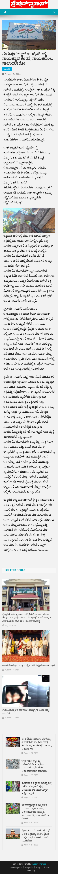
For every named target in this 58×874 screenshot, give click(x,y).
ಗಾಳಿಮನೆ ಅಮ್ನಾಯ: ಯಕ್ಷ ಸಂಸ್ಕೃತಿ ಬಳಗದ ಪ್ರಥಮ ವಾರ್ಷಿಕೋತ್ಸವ (28, 665)
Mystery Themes (39, 864)
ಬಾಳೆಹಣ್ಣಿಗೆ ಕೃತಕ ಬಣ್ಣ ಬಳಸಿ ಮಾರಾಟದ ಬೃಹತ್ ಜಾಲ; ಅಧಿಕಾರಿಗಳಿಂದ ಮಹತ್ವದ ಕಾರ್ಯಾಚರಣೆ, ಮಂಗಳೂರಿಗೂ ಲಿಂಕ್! (35, 812)
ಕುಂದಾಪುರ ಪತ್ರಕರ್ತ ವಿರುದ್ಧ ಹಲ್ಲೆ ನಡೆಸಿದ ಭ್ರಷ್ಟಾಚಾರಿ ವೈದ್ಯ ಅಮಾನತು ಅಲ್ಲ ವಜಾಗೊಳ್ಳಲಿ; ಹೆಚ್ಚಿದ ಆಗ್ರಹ (36, 788)
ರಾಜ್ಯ (38, 867)
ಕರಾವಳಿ (7, 69)
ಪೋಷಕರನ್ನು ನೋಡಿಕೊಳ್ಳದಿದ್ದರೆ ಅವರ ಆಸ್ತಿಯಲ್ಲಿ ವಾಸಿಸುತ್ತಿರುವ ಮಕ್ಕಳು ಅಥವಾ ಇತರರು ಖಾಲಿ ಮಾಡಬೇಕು (35, 835)
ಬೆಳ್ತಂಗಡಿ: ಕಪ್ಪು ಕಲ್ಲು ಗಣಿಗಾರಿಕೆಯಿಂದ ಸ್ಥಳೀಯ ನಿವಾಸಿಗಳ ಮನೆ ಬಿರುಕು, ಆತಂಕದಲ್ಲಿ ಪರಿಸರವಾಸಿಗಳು (34, 765)
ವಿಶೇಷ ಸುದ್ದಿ (30, 871)
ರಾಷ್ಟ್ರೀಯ (28, 867)
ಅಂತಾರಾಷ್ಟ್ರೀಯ (15, 867)
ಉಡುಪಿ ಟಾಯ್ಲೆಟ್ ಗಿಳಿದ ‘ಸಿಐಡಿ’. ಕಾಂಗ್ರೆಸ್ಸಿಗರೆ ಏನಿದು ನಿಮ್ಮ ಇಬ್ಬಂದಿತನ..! (25, 712)
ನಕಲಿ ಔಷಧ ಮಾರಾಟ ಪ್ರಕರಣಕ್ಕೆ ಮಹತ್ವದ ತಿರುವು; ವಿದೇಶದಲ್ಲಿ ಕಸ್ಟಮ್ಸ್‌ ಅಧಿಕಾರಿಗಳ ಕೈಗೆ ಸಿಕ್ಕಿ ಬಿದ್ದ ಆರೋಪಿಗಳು (36, 743)
